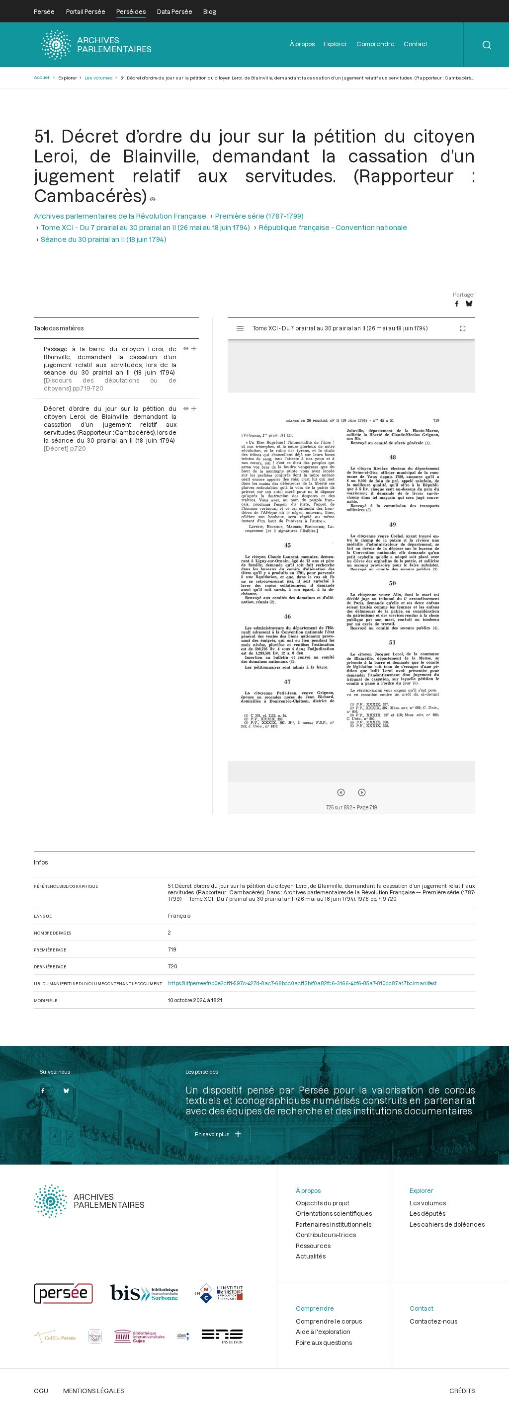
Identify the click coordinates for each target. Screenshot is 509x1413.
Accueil (42, 77)
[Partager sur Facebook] (456, 304)
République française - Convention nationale (332, 227)
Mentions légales (93, 1390)
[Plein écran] (462, 328)
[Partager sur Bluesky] (469, 304)
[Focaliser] (194, 348)
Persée (44, 11)
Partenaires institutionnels (333, 1224)
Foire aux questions (324, 1342)
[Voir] (153, 195)
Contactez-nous (433, 1321)
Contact (415, 43)
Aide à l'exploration (323, 1331)
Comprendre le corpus (329, 1321)
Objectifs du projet (322, 1202)
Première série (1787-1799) (259, 216)
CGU (41, 1390)
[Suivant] (361, 792)
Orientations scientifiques (334, 1213)
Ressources (313, 1245)
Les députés (427, 1213)
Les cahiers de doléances (447, 1224)
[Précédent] (341, 792)
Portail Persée (85, 11)
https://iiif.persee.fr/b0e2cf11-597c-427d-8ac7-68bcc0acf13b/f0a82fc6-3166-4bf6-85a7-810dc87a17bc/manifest (302, 983)
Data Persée (174, 11)
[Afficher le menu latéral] (240, 328)
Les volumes (99, 77)
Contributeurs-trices (326, 1234)
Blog (209, 11)
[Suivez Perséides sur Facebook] (43, 1091)
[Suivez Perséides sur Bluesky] (66, 1091)
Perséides (131, 11)
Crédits (462, 1390)
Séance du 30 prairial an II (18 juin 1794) (104, 239)
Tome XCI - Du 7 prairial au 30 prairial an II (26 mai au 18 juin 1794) (145, 227)
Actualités (311, 1256)
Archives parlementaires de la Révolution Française (120, 216)
